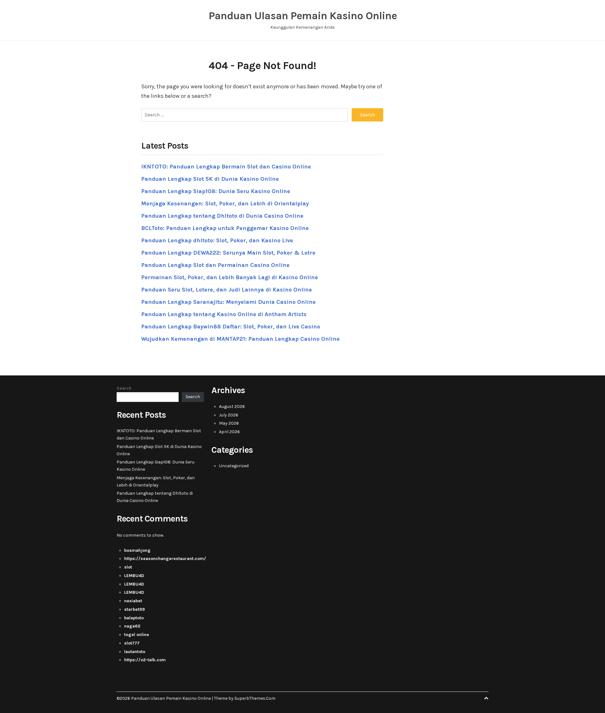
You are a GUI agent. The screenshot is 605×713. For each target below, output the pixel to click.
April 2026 (229, 431)
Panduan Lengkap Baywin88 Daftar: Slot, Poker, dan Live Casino (230, 326)
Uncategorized (234, 465)
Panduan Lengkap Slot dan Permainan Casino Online (215, 265)
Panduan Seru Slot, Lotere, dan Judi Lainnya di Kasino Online (226, 289)
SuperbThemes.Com (254, 698)
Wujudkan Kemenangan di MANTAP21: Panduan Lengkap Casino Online (240, 338)
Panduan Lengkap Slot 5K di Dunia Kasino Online (210, 178)
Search (124, 388)
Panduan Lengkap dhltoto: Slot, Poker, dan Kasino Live (217, 240)
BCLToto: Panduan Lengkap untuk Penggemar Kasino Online (225, 228)
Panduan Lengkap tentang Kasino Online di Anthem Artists (224, 314)
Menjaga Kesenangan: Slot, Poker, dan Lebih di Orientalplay (225, 203)
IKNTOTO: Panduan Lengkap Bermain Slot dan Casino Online (226, 166)
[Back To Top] (486, 698)
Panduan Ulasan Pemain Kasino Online (303, 15)
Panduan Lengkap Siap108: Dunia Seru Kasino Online (215, 191)
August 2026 (232, 406)
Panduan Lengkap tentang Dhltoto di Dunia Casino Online (222, 215)
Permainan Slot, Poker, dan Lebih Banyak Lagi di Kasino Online (229, 277)
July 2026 (228, 415)
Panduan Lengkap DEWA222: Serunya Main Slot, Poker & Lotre (228, 252)
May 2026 (229, 423)
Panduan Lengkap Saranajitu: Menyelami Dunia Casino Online (228, 301)
